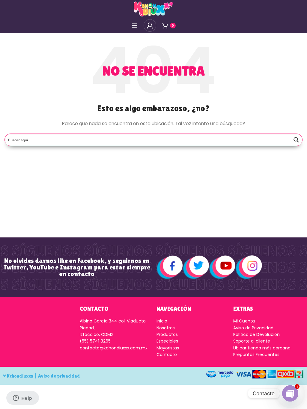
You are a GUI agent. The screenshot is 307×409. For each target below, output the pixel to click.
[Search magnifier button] (296, 140)
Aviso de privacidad (59, 375)
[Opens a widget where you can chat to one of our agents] (22, 398)
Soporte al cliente (251, 341)
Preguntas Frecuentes (256, 355)
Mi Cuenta (244, 321)
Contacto (166, 355)
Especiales (167, 341)
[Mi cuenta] (150, 25)
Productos (167, 334)
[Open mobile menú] (135, 25)
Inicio (161, 321)
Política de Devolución (256, 334)
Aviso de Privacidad (253, 328)
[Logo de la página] (153, 9)
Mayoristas (167, 348)
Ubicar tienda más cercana (262, 348)
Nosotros (165, 328)
